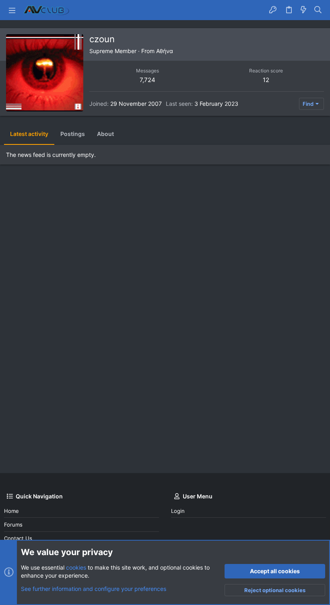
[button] (12, 10)
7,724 (147, 80)
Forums (13, 524)
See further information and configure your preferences (93, 588)
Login (178, 511)
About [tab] (105, 133)
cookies (76, 567)
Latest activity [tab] (29, 133)
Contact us (18, 538)
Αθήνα (164, 50)
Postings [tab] (72, 133)
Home (11, 511)
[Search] (318, 10)
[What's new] (303, 10)
